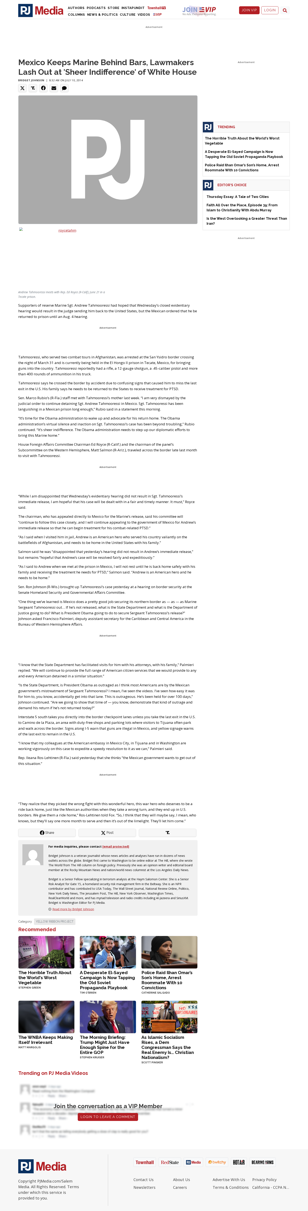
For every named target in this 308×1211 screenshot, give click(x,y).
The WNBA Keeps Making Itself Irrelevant (45, 1040)
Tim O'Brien (88, 992)
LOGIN (270, 10)
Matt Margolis (29, 1047)
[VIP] (157, 14)
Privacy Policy (264, 1179)
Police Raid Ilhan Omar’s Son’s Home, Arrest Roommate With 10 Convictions (167, 980)
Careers (180, 1187)
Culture (128, 15)
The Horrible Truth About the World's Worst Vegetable (44, 977)
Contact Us (143, 1179)
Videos (144, 15)
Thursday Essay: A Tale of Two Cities (238, 197)
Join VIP (249, 10)
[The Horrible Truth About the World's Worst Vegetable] (46, 951)
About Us (181, 1179)
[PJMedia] (40, 10)
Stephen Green (29, 987)
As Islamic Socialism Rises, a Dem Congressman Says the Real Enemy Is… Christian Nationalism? (167, 1047)
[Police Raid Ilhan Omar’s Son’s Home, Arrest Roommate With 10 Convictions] (169, 951)
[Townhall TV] (158, 7)
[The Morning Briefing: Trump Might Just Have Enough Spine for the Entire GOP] (108, 1016)
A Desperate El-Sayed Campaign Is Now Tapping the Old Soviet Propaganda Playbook (107, 980)
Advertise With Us (229, 1179)
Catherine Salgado (155, 992)
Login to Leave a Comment (107, 1117)
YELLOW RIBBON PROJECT (55, 921)
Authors (76, 8)
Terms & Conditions (231, 1187)
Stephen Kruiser (92, 1057)
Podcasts (96, 8)
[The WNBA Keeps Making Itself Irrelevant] (46, 1016)
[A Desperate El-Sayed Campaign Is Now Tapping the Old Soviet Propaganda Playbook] (108, 951)
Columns (76, 15)
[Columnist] (34, 854)
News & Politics (102, 15)
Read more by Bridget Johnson (73, 909)
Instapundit (133, 8)
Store (113, 8)
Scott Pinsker (152, 1062)
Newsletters (144, 1187)
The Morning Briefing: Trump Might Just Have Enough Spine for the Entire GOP (104, 1045)
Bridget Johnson (31, 80)
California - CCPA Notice (271, 1187)
